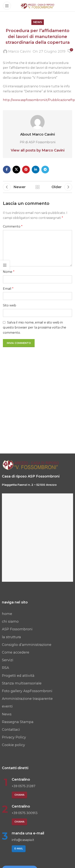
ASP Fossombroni (17, 629)
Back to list (37, 187)
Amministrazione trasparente (27, 699)
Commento (12, 226)
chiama (19, 794)
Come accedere (15, 652)
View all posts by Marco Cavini (37, 150)
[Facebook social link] (7, 169)
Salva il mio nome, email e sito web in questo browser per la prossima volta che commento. (34, 327)
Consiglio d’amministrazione (26, 645)
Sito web (9, 305)
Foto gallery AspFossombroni (27, 691)
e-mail (18, 848)
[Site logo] (37, 5)
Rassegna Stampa (17, 722)
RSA (5, 668)
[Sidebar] (5, 265)
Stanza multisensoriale (22, 683)
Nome (8, 272)
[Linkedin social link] (35, 169)
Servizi (7, 660)
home (7, 614)
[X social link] (16, 169)
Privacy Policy (14, 737)
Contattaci (11, 729)
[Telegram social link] (45, 169)
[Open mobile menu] (7, 6)
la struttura (11, 637)
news (37, 22)
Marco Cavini (19, 51)
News (7, 714)
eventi (7, 706)
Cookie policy (13, 745)
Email (8, 288)
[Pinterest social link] (26, 169)
